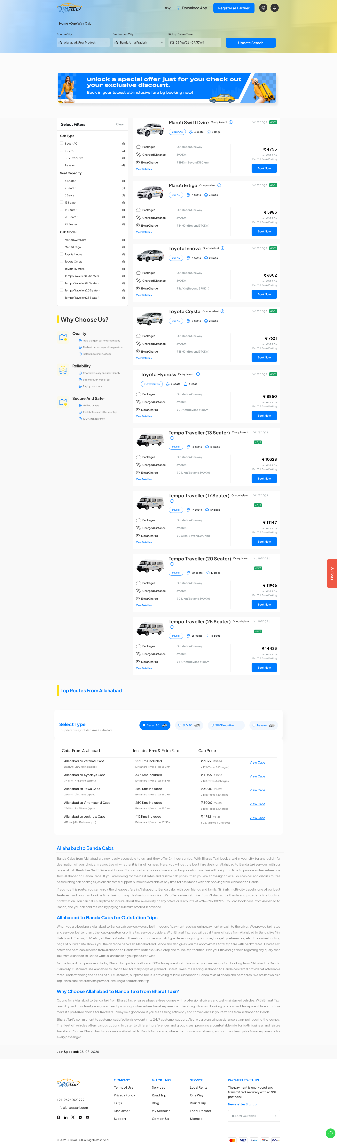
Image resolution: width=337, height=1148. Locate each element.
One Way (196, 1095)
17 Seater (70, 209)
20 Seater (71, 217)
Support (120, 1119)
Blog (167, 8)
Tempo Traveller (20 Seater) (82, 290)
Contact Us (160, 1119)
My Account (161, 1111)
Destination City (123, 34)
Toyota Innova (73, 254)
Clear (120, 124)
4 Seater (70, 180)
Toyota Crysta (73, 261)
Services (158, 1087)
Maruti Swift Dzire (76, 239)
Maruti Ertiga (73, 247)
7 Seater (70, 188)
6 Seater (70, 195)
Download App (194, 7)
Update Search (250, 42)
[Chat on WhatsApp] (330, 1133)
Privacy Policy (124, 1095)
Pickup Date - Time (180, 34)
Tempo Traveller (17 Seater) (81, 283)
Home (63, 23)
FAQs (118, 1103)
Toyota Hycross (74, 268)
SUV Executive (74, 158)
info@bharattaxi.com (72, 1107)
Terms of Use (123, 1087)
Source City (64, 34)
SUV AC (69, 150)
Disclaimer (122, 1111)
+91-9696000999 (70, 1100)
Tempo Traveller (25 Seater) (82, 297)
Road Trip (159, 1095)
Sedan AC (71, 143)
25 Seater (71, 224)
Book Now (264, 168)
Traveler (70, 165)
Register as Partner (234, 8)
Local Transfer (200, 1111)
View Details (143, 169)
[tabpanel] (168, 786)
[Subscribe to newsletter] (275, 1115)
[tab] (154, 725)
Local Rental (199, 1087)
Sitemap (196, 1119)
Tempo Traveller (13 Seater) (82, 276)
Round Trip (198, 1103)
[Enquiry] (332, 573)
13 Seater (71, 202)
